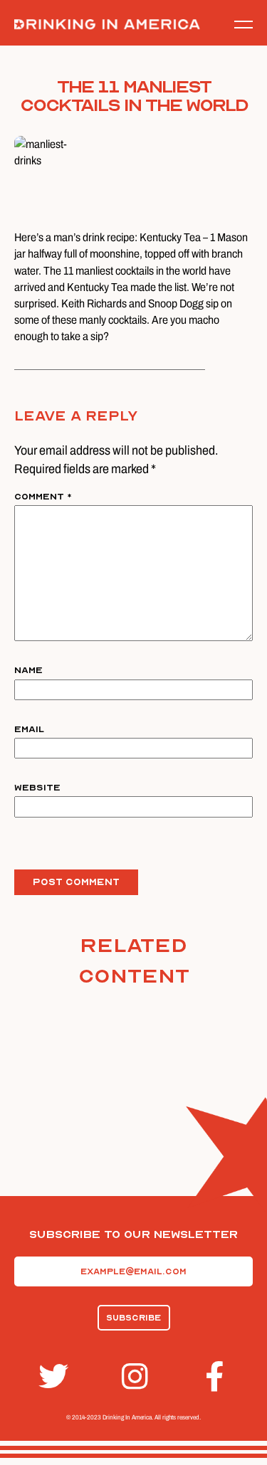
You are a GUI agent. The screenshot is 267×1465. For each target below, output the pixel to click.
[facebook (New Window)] (217, 1376)
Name (28, 670)
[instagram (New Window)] (134, 1376)
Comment (43, 497)
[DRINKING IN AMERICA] (107, 24)
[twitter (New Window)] (50, 1376)
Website (37, 788)
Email (29, 729)
